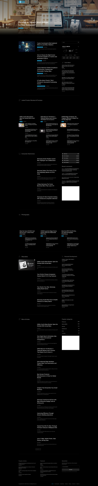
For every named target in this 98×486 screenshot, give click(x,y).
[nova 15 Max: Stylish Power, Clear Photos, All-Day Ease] (27, 442)
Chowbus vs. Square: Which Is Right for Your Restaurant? (33, 23)
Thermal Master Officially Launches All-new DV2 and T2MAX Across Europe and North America (70, 182)
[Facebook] (72, 2)
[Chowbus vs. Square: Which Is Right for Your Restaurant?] (49, 19)
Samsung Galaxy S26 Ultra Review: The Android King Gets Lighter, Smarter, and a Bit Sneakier (31, 130)
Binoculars (63, 181)
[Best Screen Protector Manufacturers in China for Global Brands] (77, 296)
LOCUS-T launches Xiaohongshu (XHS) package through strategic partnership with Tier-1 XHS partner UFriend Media (68, 88)
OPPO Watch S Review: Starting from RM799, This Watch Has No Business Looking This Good (52, 130)
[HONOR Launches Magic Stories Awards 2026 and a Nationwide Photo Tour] (49, 227)
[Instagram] (74, 2)
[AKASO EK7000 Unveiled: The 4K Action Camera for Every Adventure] (63, 239)
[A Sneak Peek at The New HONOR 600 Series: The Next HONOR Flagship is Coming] (42, 137)
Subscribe (70, 469)
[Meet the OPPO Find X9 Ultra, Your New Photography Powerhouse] (69, 227)
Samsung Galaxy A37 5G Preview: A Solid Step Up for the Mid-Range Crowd (73, 130)
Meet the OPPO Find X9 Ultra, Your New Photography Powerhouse (69, 232)
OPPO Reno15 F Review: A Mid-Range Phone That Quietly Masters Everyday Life (73, 136)
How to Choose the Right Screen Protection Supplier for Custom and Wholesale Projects (47, 56)
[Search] (78, 42)
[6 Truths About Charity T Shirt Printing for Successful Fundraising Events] (27, 84)
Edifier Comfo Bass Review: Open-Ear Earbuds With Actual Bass (27, 118)
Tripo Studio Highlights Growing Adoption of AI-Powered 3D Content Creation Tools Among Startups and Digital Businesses (70, 169)
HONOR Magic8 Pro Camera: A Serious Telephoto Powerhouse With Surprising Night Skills (73, 141)
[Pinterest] (78, 2)
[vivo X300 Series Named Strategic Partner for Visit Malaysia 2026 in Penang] (21, 245)
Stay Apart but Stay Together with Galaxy (25, 474)
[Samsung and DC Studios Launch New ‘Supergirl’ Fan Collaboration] (27, 162)
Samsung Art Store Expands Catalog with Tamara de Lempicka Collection (47, 198)
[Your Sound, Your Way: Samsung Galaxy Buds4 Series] (27, 290)
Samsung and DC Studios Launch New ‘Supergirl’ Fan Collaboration (46, 159)
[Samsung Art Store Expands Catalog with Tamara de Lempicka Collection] (27, 200)
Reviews (21, 121)
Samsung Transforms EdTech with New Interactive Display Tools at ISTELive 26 (46, 401)
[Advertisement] (70, 193)
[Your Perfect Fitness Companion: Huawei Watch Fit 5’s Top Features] (27, 277)
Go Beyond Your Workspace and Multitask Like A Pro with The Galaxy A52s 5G (27, 464)
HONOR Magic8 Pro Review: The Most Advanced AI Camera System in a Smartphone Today (52, 141)
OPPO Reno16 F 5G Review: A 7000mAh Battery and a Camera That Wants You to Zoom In (49, 118)
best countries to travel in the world (67, 177)
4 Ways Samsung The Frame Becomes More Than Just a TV (45, 185)
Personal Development (41, 86)
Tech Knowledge (40, 47)
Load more (37, 449)
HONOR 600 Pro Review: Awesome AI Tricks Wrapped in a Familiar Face (73, 124)
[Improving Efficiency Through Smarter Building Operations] (77, 306)
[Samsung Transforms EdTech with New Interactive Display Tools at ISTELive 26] (27, 403)
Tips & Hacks (21, 28)
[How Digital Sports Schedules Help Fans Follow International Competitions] (77, 286)
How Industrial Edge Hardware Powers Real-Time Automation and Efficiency (68, 291)
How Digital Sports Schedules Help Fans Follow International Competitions (68, 286)
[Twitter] (76, 2)
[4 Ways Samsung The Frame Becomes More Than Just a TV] (27, 187)
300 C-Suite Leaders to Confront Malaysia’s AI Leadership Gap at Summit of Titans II (68, 83)
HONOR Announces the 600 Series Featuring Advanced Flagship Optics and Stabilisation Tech (31, 239)
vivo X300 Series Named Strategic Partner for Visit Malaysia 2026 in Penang (30, 244)
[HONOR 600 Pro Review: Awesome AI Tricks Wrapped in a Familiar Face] (63, 125)
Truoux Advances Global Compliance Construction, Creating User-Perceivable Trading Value (47, 69)
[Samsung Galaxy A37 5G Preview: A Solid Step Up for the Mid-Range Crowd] (63, 131)
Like (78, 153)
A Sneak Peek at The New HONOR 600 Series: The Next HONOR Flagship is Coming (52, 136)
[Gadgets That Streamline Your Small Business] (77, 301)
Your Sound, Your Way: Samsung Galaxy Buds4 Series (46, 288)
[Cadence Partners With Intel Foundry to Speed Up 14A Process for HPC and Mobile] (77, 66)
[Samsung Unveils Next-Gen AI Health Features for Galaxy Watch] (27, 303)
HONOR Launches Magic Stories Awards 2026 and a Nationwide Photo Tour (49, 232)
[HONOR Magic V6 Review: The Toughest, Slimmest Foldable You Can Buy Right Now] (69, 112)
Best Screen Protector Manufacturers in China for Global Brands (68, 296)
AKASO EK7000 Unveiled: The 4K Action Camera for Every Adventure (72, 238)
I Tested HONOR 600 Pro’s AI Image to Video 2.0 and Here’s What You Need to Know (31, 136)
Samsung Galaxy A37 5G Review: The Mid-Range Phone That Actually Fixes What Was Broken (52, 124)
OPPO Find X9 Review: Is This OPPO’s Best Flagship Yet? (31, 141)
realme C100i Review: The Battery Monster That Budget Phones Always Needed (31, 124)
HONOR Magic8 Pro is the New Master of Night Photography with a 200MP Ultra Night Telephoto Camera (73, 244)
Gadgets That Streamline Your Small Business (47, 388)
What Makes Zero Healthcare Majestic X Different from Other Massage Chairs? (68, 78)
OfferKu (63, 173)
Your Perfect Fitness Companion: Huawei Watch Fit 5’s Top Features (46, 275)
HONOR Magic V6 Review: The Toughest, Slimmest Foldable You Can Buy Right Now (70, 118)
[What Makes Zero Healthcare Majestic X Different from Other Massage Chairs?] (77, 78)
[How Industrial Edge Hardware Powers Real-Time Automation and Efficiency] (77, 291)
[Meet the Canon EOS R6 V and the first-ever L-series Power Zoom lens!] (28, 227)
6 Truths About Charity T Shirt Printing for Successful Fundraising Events (47, 82)
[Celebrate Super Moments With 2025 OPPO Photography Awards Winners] (42, 239)
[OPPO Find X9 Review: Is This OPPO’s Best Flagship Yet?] (21, 142)
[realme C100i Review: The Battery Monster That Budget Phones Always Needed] (21, 125)
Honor (63, 121)
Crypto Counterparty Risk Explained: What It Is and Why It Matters (47, 44)
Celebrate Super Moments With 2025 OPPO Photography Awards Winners (52, 238)
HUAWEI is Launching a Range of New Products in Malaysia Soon (27, 471)
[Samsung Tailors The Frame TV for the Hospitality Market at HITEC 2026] (27, 174)
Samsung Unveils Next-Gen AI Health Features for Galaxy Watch (47, 300)
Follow (77, 160)
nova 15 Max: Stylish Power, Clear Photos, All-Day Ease (46, 439)
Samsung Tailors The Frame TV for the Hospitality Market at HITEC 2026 (46, 172)
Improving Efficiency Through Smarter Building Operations (68, 305)
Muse (63, 168)
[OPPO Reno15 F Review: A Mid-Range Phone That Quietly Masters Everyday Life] (63, 137)
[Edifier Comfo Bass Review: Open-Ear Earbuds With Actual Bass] (28, 112)
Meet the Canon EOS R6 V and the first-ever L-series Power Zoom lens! (27, 232)
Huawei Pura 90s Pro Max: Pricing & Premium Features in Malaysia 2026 (47, 427)
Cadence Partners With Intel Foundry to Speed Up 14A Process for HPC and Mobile (68, 66)
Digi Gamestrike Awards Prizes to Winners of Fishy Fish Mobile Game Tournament (27, 467)
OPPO (41, 121)
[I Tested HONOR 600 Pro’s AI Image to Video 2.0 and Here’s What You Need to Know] (21, 137)
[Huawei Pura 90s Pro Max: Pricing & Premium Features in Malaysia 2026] (27, 429)
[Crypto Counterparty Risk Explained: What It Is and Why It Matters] (27, 46)
